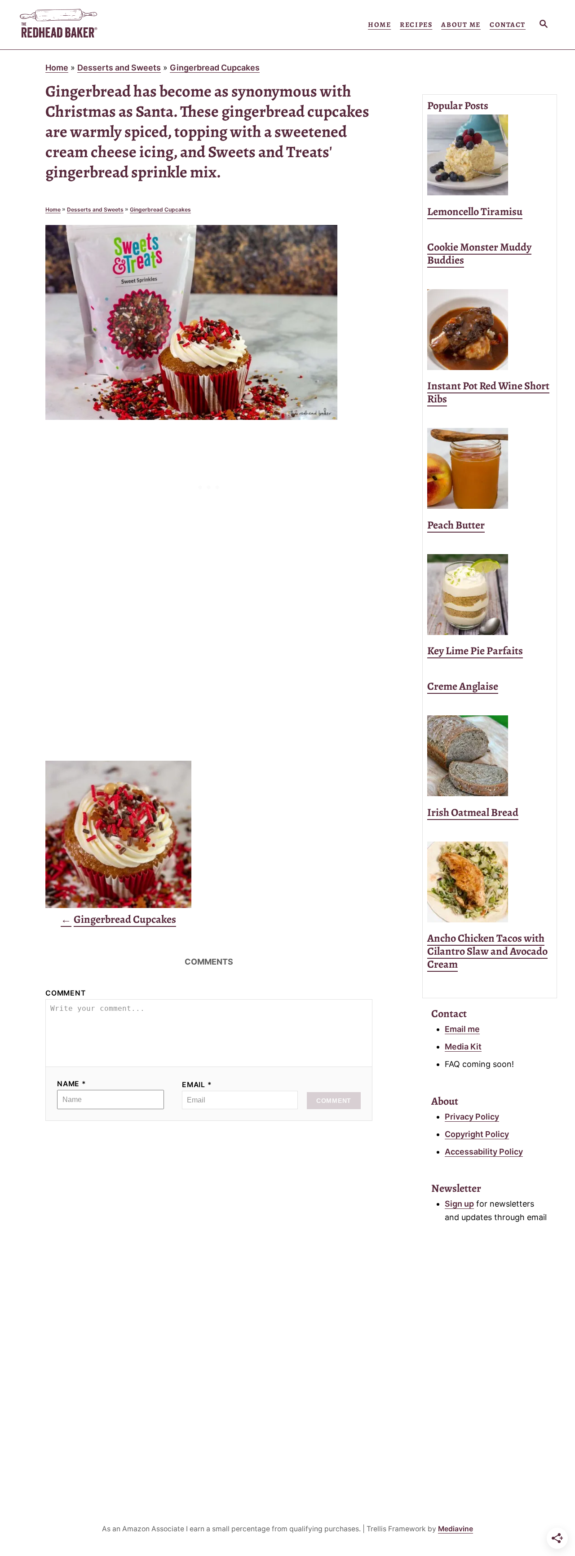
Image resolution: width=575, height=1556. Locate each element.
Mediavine (455, 1529)
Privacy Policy (472, 1116)
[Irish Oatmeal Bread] (489, 755)
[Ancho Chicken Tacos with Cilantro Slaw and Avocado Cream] (489, 882)
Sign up (459, 1203)
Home (56, 67)
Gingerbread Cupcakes (215, 67)
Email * (197, 1084)
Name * (71, 1084)
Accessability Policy (484, 1151)
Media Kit (463, 1046)
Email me (462, 1029)
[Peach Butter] (489, 468)
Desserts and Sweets (119, 67)
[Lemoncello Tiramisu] (489, 155)
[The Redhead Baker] (99, 24)
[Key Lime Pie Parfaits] (489, 594)
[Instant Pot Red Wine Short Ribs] (489, 329)
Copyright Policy (477, 1134)
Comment (65, 993)
